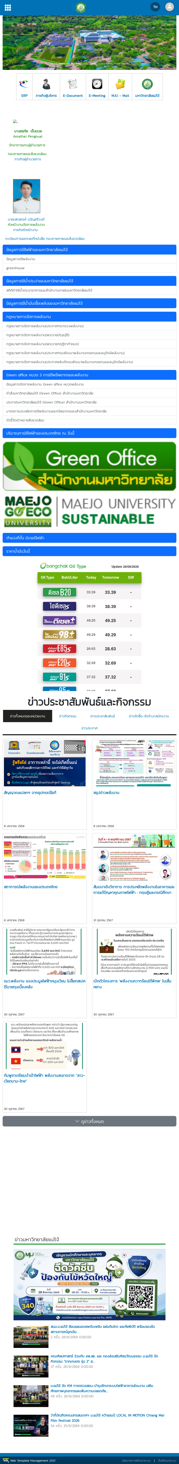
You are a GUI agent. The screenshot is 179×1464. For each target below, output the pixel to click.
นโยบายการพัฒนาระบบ (136, 1460)
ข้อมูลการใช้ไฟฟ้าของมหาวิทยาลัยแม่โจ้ (37, 250)
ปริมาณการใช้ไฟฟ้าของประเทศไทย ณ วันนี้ (40, 433)
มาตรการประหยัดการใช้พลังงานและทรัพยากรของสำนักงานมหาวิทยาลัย (56, 411)
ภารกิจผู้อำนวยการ (27, 159)
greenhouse (15, 268)
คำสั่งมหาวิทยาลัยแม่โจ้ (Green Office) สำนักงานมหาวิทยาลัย (49, 393)
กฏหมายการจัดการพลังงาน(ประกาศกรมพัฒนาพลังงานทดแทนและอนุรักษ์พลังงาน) (65, 352)
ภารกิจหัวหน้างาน (24, 229)
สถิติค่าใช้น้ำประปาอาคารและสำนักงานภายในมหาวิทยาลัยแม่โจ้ (49, 290)
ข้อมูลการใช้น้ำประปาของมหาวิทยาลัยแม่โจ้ (39, 281)
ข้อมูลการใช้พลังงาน (20, 259)
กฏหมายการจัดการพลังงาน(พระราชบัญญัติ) (37, 335)
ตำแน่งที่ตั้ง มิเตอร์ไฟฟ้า (25, 538)
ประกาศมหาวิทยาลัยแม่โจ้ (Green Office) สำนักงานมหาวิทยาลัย (51, 402)
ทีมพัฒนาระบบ (167, 1460)
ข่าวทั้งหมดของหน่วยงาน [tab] (27, 716)
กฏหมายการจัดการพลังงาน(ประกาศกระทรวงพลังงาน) (45, 326)
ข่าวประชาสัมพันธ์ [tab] (102, 716)
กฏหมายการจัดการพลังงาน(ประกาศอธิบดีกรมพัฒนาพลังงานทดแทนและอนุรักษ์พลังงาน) (69, 361)
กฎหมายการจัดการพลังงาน (28, 317)
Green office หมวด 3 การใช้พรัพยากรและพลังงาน (47, 375)
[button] (16, 42)
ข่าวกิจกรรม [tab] (67, 716)
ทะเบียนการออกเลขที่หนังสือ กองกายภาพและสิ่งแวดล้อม (45, 238)
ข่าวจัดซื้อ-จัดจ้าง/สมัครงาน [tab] (149, 716)
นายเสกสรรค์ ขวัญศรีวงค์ (26, 219)
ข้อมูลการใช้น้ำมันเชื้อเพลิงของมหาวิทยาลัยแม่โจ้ (44, 303)
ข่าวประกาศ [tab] (89, 728)
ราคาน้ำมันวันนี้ (18, 551)
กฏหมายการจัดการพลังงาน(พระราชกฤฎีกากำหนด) (42, 344)
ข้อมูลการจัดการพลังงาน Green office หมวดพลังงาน (45, 384)
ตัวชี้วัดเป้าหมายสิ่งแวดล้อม (25, 420)
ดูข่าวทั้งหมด (91, 1121)
